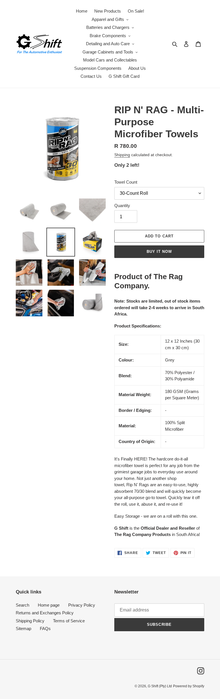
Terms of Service (69, 620)
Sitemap (23, 628)
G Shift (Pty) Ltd (160, 686)
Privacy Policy (81, 605)
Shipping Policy (30, 620)
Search (22, 605)
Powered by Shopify (188, 686)
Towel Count (125, 182)
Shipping (122, 154)
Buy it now (159, 251)
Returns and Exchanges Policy (45, 612)
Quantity (122, 205)
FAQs (45, 628)
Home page (49, 605)
